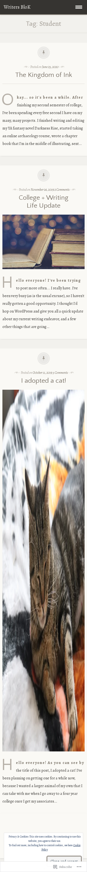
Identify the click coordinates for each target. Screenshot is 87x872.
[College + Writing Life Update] (43, 272)
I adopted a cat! (43, 380)
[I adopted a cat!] (43, 755)
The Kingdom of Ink (43, 75)
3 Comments (60, 372)
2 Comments (62, 189)
